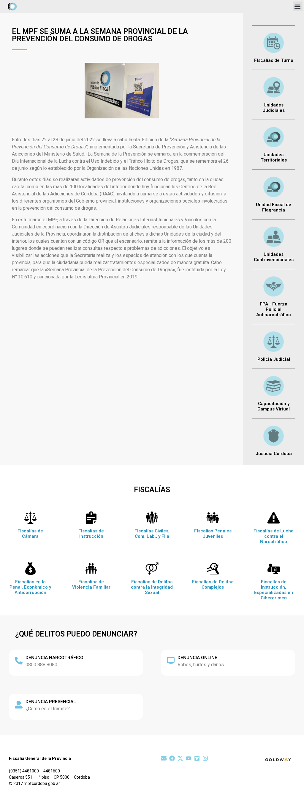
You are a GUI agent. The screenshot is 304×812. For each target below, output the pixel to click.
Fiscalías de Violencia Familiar (91, 584)
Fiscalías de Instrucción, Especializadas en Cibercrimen (273, 590)
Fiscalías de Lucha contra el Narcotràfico (274, 536)
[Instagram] (205, 758)
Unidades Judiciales (274, 107)
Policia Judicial (273, 359)
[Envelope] (164, 758)
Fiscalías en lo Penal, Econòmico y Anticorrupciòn (30, 587)
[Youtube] (188, 758)
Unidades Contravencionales (274, 257)
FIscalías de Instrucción (91, 533)
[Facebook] (172, 758)
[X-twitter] (180, 758)
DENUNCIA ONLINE (197, 657)
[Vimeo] (197, 758)
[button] (298, 6)
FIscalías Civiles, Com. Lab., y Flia (152, 533)
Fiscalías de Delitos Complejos (212, 584)
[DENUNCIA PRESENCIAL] (19, 704)
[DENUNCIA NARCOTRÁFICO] (19, 660)
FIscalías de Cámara (30, 533)
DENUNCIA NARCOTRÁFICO (54, 657)
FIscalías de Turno (273, 60)
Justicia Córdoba (274, 453)
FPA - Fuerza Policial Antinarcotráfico (273, 309)
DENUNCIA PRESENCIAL (51, 701)
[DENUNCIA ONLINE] (171, 660)
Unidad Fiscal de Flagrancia (273, 207)
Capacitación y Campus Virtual (273, 406)
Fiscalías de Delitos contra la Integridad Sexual (152, 587)
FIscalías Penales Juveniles (213, 533)
